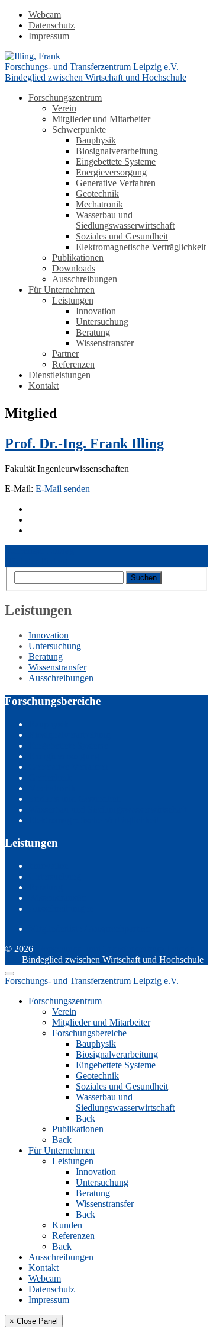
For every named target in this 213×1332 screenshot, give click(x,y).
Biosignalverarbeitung (117, 151)
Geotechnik (97, 194)
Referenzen (73, 364)
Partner (65, 354)
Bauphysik (96, 140)
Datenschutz (51, 25)
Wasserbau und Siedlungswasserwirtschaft (125, 220)
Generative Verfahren (116, 183)
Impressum (48, 36)
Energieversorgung (111, 172)
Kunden (67, 1225)
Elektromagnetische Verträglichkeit (141, 247)
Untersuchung (102, 322)
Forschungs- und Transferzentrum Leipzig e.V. (92, 981)
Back (85, 1118)
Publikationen (78, 258)
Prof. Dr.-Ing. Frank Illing (84, 443)
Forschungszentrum (65, 97)
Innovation (96, 311)
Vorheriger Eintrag (39, 550)
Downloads (73, 268)
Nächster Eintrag (36, 561)
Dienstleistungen (59, 375)
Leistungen (72, 300)
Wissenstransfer (105, 343)
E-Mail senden (63, 489)
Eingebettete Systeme (116, 161)
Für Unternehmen (61, 290)
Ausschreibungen (84, 279)
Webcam (44, 14)
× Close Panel (33, 1321)
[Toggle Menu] (9, 973)
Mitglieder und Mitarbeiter (101, 119)
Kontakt (43, 386)
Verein (64, 108)
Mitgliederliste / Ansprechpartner (89, 929)
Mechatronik (99, 204)
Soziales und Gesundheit (122, 236)
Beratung (93, 332)
